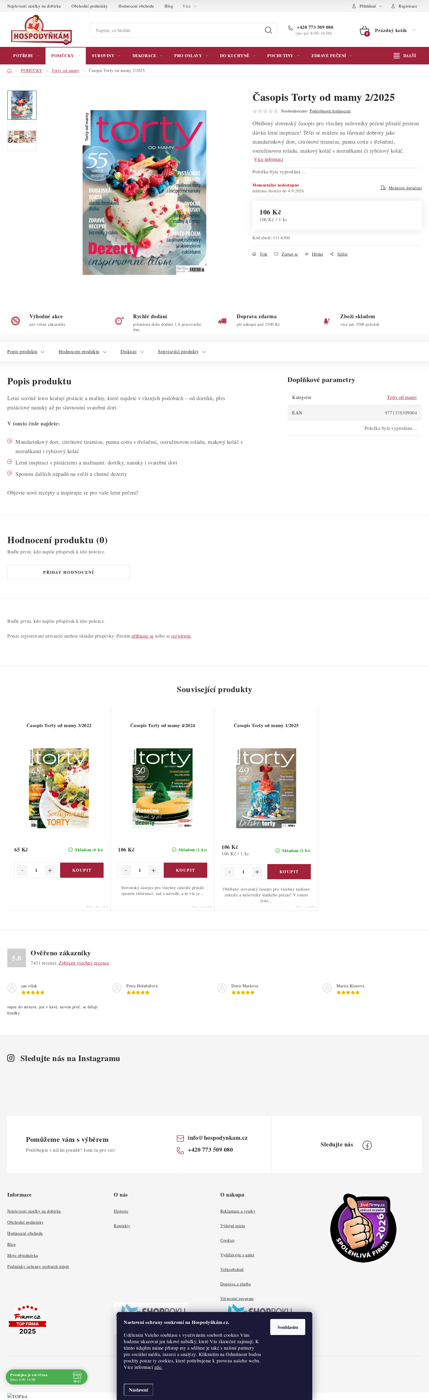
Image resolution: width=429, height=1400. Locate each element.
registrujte (181, 636)
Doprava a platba (235, 1284)
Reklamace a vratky (237, 1211)
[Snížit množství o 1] (22, 870)
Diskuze (129, 351)
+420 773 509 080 (314, 27)
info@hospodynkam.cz (218, 1137)
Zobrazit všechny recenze (84, 963)
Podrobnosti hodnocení (330, 111)
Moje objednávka (22, 1255)
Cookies (227, 1240)
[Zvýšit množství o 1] (50, 870)
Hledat (268, 30)
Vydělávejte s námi (237, 1254)
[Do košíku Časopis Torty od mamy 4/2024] (185, 870)
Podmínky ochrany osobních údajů (38, 1266)
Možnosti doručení (405, 188)
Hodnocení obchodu (136, 6)
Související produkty (178, 351)
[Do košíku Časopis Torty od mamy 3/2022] (82, 870)
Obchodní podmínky (90, 6)
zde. (158, 1367)
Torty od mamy (402, 397)
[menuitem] (26, 55)
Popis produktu (22, 351)
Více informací (268, 159)
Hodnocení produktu (79, 351)
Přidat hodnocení (68, 572)
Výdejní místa (232, 1225)
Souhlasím (288, 1327)
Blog (169, 6)
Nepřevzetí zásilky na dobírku (34, 6)
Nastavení (138, 1389)
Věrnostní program (237, 1298)
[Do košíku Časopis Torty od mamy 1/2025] (289, 871)
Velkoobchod (232, 1269)
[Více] (405, 55)
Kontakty (122, 1225)
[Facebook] (367, 1145)
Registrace (408, 6)
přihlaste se (143, 636)
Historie (121, 1211)
